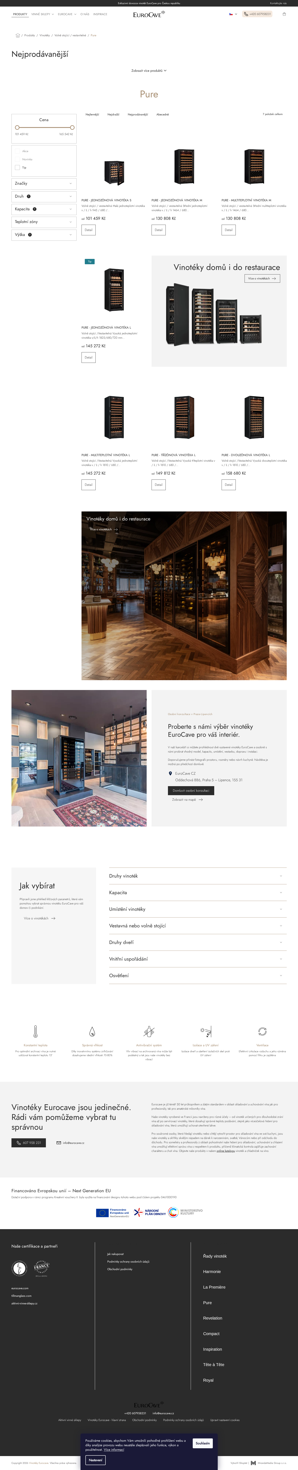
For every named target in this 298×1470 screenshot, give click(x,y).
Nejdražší (113, 114)
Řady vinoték (215, 1256)
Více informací (114, 1449)
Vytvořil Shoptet (239, 1463)
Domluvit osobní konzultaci (191, 790)
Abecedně (162, 114)
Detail (88, 230)
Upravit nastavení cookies (225, 1420)
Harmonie (212, 1271)
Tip (24, 167)
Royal (208, 1380)
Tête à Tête (213, 1364)
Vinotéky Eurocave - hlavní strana (107, 1420)
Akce (25, 151)
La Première (214, 1287)
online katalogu (226, 1151)
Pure (207, 1302)
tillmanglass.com (21, 1296)
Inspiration (212, 1349)
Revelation (212, 1318)
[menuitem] (20, 14)
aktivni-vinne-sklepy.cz (24, 1303)
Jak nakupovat (115, 1254)
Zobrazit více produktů (146, 70)
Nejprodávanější (138, 114)
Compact (211, 1333)
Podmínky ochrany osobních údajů (128, 1261)
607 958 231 (32, 1142)
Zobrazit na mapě (184, 799)
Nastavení (95, 1460)
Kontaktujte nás (278, 3)
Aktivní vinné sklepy (69, 1420)
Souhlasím (203, 1443)
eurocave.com (19, 1288)
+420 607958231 (135, 1413)
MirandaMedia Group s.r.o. (272, 1463)
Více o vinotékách (36, 918)
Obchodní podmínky (119, 1269)
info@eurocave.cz (73, 1143)
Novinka (27, 159)
